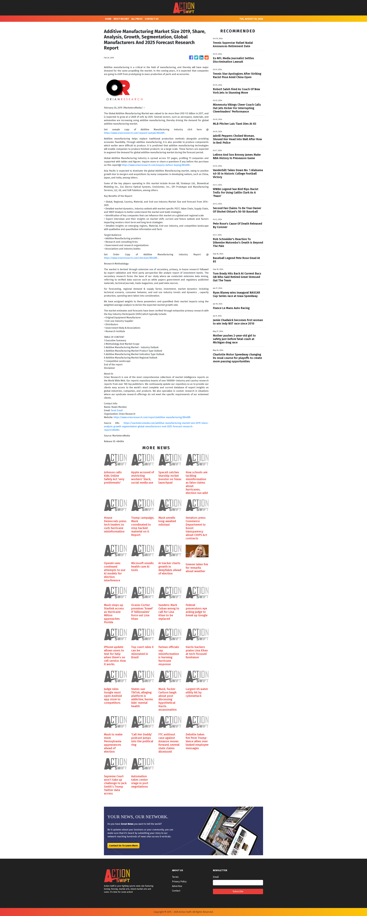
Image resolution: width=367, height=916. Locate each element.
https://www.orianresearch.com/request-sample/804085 (134, 133)
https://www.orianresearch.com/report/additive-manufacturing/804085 (152, 417)
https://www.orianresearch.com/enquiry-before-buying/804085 (156, 165)
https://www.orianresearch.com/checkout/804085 (131, 258)
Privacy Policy (179, 881)
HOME (108, 18)
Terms (175, 877)
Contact (176, 890)
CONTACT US (152, 18)
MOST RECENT (121, 18)
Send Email (117, 410)
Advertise (177, 886)
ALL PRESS (136, 18)
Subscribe (238, 891)
